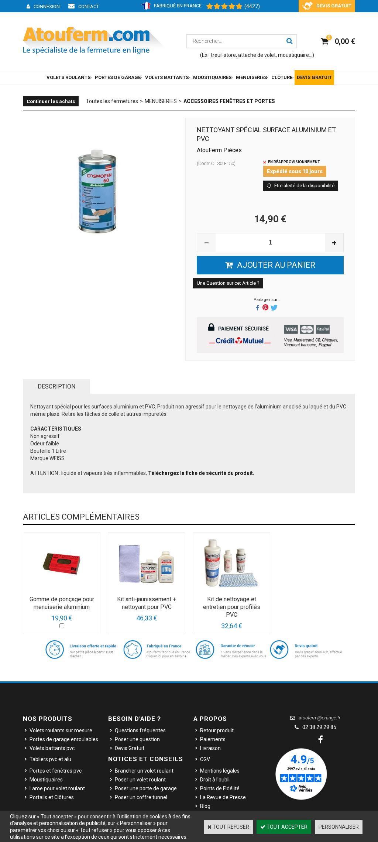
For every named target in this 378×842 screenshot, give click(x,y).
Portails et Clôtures (52, 797)
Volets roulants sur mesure (61, 730)
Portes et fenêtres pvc (56, 771)
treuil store (223, 55)
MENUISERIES (251, 77)
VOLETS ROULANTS (68, 77)
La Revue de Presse (223, 797)
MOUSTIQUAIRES (212, 77)
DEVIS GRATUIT (314, 77)
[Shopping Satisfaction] (221, 6)
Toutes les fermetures (112, 101)
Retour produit (217, 730)
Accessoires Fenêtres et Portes (229, 101)
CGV (205, 759)
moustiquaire (293, 55)
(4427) (252, 6)
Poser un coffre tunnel (141, 797)
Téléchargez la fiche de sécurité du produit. (201, 473)
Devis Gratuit (129, 748)
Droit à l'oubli (215, 780)
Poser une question (137, 739)
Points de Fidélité (220, 788)
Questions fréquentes (140, 730)
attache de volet (257, 55)
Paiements (213, 739)
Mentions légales (220, 771)
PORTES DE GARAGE (118, 77)
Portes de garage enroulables (64, 739)
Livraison (210, 748)
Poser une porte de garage (146, 788)
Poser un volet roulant (140, 780)
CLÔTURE (281, 77)
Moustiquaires (46, 780)
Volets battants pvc (52, 748)
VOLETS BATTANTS (167, 77)
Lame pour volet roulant (57, 788)
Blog (205, 806)
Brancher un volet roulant (144, 771)
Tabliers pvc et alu (50, 759)
